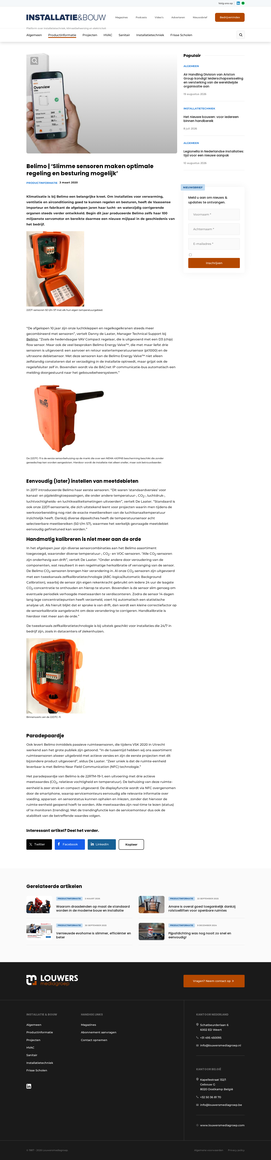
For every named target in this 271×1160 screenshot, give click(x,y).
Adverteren (178, 17)
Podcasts (141, 17)
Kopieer (131, 844)
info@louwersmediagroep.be (221, 1105)
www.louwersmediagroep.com (222, 1125)
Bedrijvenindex (230, 17)
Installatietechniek (150, 35)
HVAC (108, 35)
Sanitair (124, 35)
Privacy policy (236, 1150)
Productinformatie (62, 35)
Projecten (90, 35)
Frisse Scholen (181, 35)
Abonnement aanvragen (98, 1032)
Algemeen (34, 35)
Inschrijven (214, 263)
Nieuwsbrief (200, 17)
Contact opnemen (94, 1040)
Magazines (121, 17)
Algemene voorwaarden (208, 1150)
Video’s (159, 17)
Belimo (32, 339)
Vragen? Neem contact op (212, 981)
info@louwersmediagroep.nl (220, 1045)
